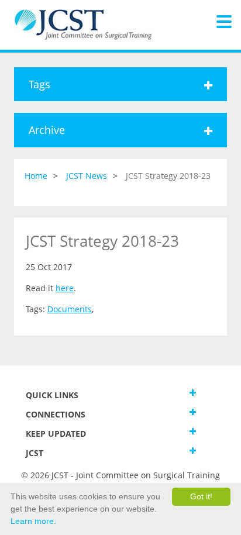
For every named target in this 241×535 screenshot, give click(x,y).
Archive (47, 130)
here (65, 288)
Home (36, 175)
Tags (39, 84)
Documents (69, 309)
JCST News (86, 175)
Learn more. (33, 521)
